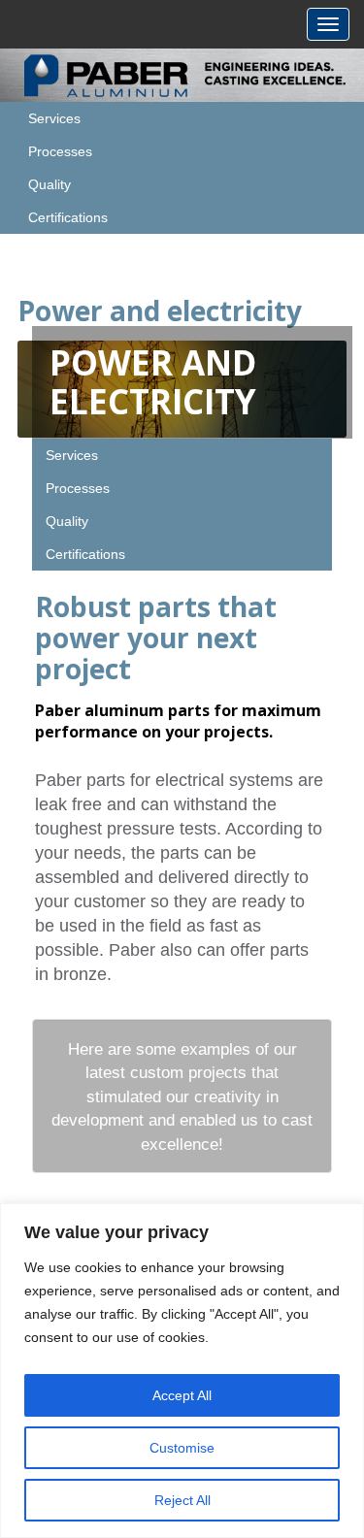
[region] (182, 1370)
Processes (60, 151)
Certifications (68, 217)
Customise (182, 1448)
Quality (49, 184)
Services (54, 118)
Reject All (182, 1500)
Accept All (182, 1395)
